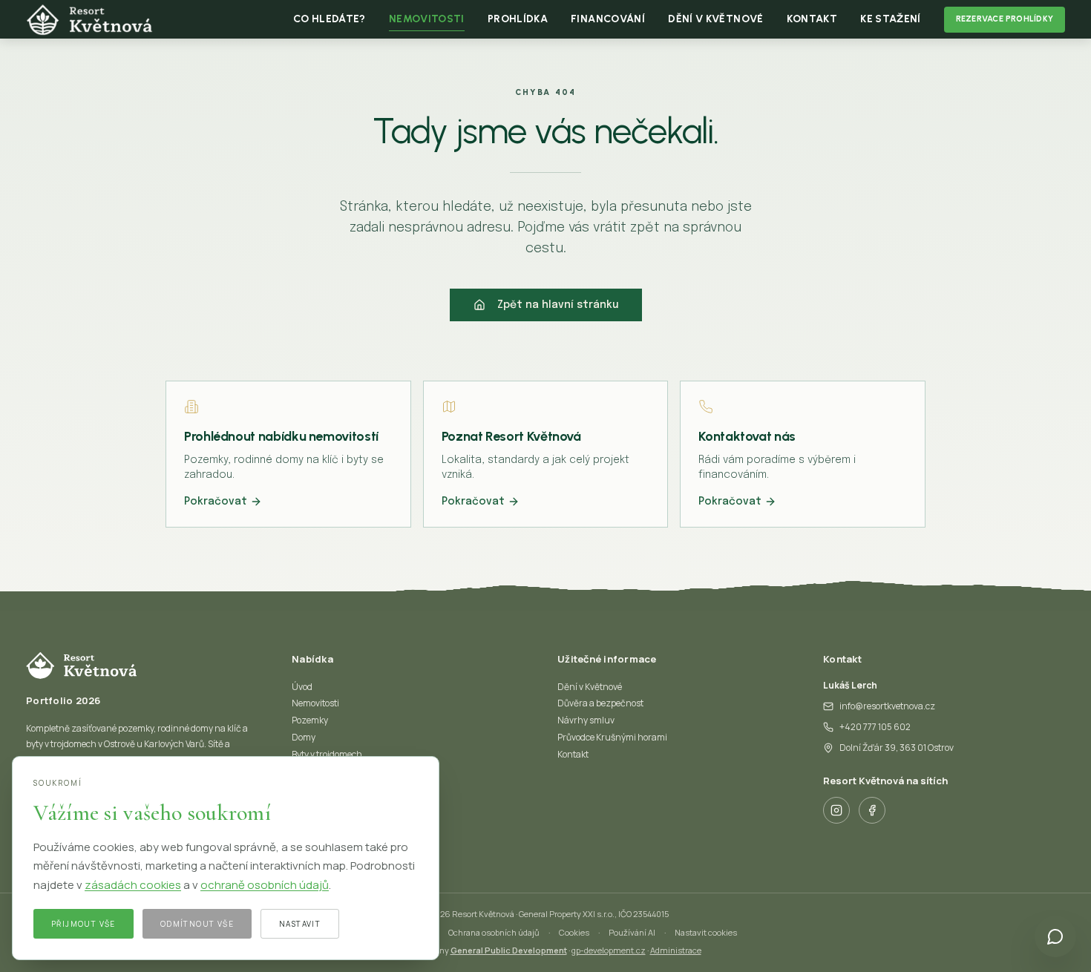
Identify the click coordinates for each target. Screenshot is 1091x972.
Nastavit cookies (706, 932)
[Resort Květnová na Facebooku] (872, 810)
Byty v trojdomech (327, 754)
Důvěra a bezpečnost (600, 703)
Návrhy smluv (586, 720)
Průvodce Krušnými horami (612, 737)
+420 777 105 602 (875, 726)
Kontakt (812, 19)
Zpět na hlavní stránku (557, 305)
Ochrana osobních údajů (494, 932)
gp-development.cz (608, 950)
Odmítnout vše (197, 924)
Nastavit (300, 924)
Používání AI (632, 932)
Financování (608, 19)
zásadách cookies (133, 885)
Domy (303, 737)
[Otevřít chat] (1055, 936)
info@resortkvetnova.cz (887, 706)
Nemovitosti (315, 703)
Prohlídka (518, 19)
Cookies (574, 932)
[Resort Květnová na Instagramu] (836, 810)
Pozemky (310, 720)
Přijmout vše (83, 924)
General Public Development (509, 950)
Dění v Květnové (715, 19)
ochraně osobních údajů (264, 885)
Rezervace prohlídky (1004, 19)
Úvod (302, 686)
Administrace (675, 950)
